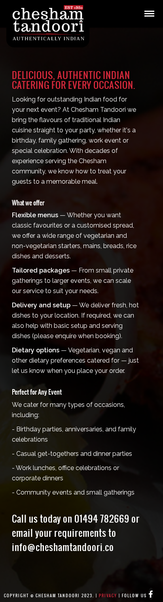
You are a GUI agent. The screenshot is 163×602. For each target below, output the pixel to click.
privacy (108, 595)
